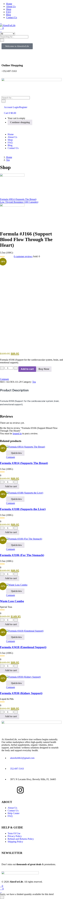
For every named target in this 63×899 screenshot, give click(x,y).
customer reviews (23, 256)
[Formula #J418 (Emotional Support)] (24, 631)
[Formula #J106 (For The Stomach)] (24, 539)
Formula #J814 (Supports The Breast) (24, 463)
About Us (11, 6)
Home (9, 3)
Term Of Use (14, 833)
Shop (8, 9)
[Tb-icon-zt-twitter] (50, 790)
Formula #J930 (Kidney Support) (21, 693)
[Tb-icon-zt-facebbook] (5, 790)
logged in (17, 433)
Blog (8, 14)
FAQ (8, 12)
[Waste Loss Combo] (16, 585)
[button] (17, 46)
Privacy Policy (15, 836)
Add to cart (27, 369)
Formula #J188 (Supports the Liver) (23, 509)
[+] (16, 368)
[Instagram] (20, 790)
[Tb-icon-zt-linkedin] (35, 790)
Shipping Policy (15, 841)
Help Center (13, 813)
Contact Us (11, 17)
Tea (8, 160)
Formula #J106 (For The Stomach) (22, 555)
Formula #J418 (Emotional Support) (23, 647)
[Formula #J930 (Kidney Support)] (23, 677)
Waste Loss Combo (12, 601)
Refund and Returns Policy (21, 839)
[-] (2, 368)
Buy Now (44, 369)
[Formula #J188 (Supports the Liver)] (24, 492)
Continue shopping (20, 122)
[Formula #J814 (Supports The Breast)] (25, 446)
